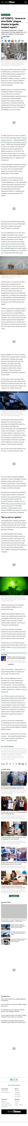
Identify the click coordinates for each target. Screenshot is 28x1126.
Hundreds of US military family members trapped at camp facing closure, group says (13, 1021)
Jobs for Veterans (19, 1105)
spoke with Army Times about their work (13, 246)
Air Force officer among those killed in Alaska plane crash (14, 1005)
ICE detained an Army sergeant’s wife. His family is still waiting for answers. (12, 1010)
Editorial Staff (4, 1106)
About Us (17, 1101)
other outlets (21, 497)
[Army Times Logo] (10, 2)
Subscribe (17, 1090)
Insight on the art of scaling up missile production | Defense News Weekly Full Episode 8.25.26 (18, 926)
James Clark (11, 664)
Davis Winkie (6, 36)
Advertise (3, 1101)
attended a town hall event (16, 696)
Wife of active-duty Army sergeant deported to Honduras (13, 999)
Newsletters (17, 1092)
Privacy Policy (4, 1090)
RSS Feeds (17, 1094)
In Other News (5, 769)
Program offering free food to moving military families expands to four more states (14, 863)
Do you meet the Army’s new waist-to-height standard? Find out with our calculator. (13, 1016)
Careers (17, 1103)
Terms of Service (5, 1092)
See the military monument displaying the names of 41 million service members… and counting (13, 920)
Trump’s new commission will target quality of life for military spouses (14, 813)
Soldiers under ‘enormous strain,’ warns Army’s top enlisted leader (16, 657)
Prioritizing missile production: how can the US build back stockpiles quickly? (18, 933)
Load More (14, 896)
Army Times (11, 497)
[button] (14, 911)
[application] (14, 911)
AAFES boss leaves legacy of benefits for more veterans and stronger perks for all (12, 787)
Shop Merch (18, 1096)
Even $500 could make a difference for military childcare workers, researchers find (13, 887)
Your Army (5, 15)
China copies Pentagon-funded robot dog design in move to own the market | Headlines (19, 940)
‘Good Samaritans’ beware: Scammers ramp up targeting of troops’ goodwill (13, 838)
